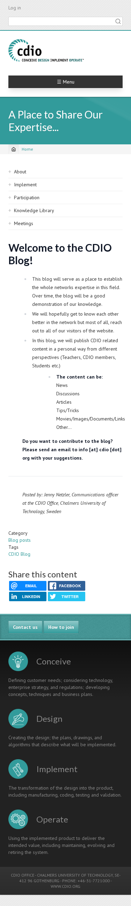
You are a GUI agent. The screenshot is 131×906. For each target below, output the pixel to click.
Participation (26, 197)
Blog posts (19, 540)
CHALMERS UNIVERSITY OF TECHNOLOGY (75, 875)
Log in (14, 8)
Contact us (25, 627)
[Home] (46, 50)
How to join (61, 627)
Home (27, 149)
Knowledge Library (34, 210)
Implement (25, 184)
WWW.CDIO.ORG (65, 886)
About (20, 171)
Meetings (23, 223)
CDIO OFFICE (22, 875)
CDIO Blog (19, 554)
